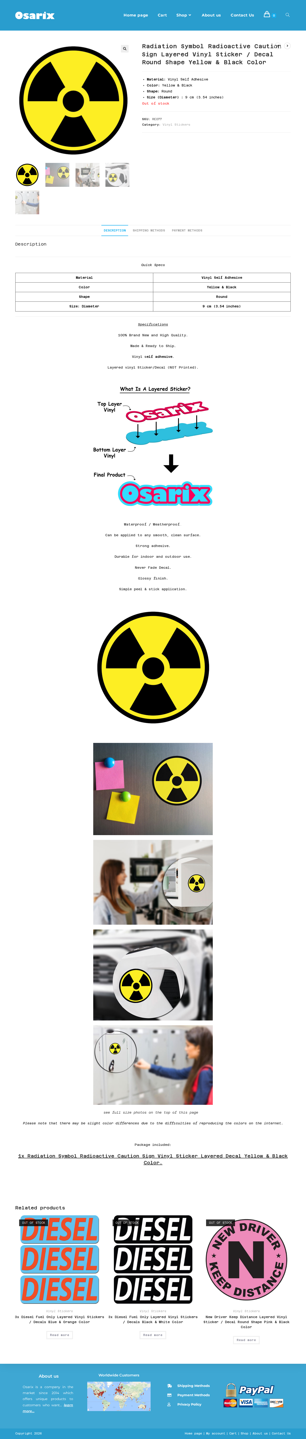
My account (215, 1433)
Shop (244, 1433)
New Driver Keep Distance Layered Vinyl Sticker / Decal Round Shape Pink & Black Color (246, 1322)
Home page (193, 1433)
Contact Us (281, 1433)
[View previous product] (277, 46)
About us (49, 1376)
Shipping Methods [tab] (149, 230)
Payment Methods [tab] (187, 230)
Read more (59, 1335)
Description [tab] (115, 230)
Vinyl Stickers (176, 124)
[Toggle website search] (287, 15)
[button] (125, 49)
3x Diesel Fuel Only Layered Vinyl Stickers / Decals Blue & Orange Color (59, 1319)
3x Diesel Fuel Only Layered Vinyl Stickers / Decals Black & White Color (153, 1319)
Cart (233, 1433)
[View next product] (287, 46)
